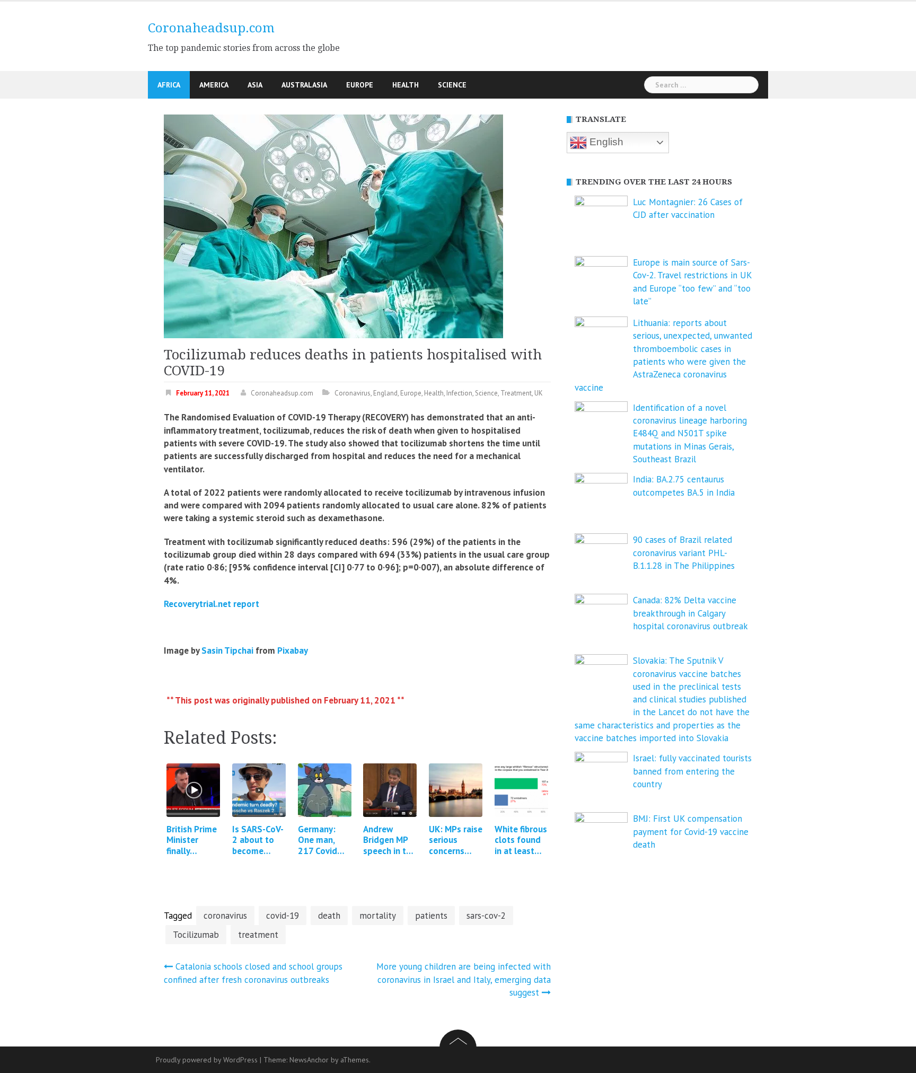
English (605, 141)
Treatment (516, 393)
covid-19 (282, 915)
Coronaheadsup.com (211, 28)
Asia (255, 85)
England (385, 393)
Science (452, 85)
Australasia (304, 85)
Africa (168, 85)
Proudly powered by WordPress (207, 1060)
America (213, 85)
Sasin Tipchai (227, 650)
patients (431, 915)
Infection (459, 393)
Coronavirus (352, 393)
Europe (359, 85)
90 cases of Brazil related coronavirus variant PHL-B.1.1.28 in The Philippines (684, 552)
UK (538, 393)
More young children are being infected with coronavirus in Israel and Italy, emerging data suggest (463, 979)
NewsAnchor (309, 1060)
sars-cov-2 (486, 915)
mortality (377, 915)
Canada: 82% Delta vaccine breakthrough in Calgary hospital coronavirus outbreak (690, 613)
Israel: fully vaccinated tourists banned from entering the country (692, 771)
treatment (258, 934)
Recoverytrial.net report (211, 604)
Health (405, 85)
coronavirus (225, 915)
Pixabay (292, 650)
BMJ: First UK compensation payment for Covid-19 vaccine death (690, 831)
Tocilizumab (196, 934)
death (329, 915)
